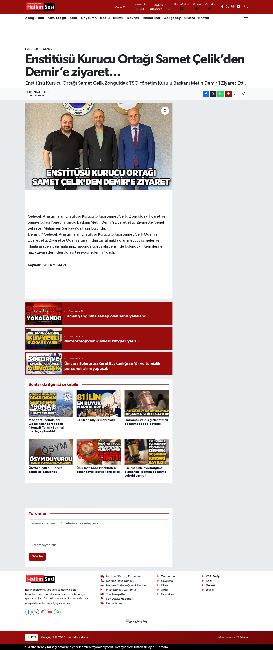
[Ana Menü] (246, 18)
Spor (74, 18)
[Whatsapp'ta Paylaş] (220, 94)
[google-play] (136, 621)
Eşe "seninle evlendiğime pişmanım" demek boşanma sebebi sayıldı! (145, 471)
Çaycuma (89, 18)
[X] (35, 612)
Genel (47, 49)
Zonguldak (34, 18)
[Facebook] (28, 612)
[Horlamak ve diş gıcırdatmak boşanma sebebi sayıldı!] (147, 403)
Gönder (37, 556)
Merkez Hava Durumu (120, 580)
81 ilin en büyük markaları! (96, 420)
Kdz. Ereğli (57, 18)
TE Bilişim (242, 637)
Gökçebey (172, 18)
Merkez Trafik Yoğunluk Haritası (126, 585)
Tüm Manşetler (116, 594)
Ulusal (189, 18)
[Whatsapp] (57, 612)
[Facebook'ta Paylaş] (206, 94)
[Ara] (246, 6)
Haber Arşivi (114, 603)
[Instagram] (43, 612)
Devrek (133, 18)
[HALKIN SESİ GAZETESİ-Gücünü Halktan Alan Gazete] (40, 7)
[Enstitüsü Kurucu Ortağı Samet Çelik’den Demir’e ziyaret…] (98, 146)
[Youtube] (50, 612)
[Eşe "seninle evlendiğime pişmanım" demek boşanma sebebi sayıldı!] (147, 452)
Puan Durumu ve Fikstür (121, 589)
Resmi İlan (151, 18)
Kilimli (118, 18)
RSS (33, 637)
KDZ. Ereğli (213, 576)
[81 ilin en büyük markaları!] (99, 403)
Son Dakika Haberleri (119, 598)
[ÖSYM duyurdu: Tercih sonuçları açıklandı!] (51, 452)
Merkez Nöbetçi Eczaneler (123, 576)
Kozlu (105, 18)
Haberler (31, 49)
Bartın (203, 18)
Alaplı (164, 589)
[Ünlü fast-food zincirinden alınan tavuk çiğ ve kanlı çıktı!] (99, 452)
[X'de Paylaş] (213, 94)
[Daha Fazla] (228, 94)
